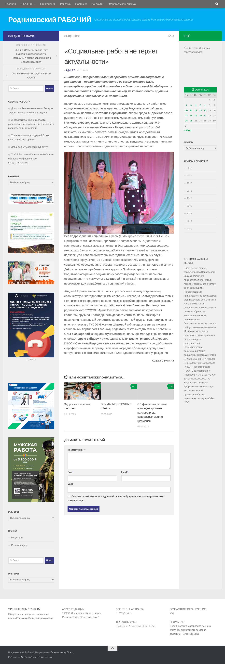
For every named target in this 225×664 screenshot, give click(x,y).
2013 (189, 205)
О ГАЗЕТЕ (26, 4)
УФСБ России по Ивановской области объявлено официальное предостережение (31, 158)
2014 (189, 198)
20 (200, 115)
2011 (189, 221)
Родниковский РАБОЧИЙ (49, 20)
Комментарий (76, 449)
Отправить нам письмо (122, 4)
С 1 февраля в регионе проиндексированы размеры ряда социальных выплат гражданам (152, 413)
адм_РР (70, 70)
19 (195, 115)
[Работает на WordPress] (22, 657)
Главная (11, 4)
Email (124, 472)
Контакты (97, 4)
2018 (189, 168)
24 (186, 120)
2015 (189, 190)
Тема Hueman (45, 657)
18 (191, 115)
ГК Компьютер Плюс (61, 652)
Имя (71, 472)
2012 (189, 213)
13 (200, 110)
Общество (72, 36)
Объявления (48, 4)
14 (205, 110)
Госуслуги (17, 537)
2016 (189, 183)
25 (191, 120)
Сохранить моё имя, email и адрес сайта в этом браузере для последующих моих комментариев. (116, 498)
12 (195, 110)
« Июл (187, 130)
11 (191, 110)
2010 (189, 228)
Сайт (70, 483)
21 (205, 115)
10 (186, 110)
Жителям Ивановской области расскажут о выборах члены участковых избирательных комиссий (31, 124)
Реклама (65, 4)
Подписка (81, 4)
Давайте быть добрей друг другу (29, 146)
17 (186, 115)
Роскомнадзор (19, 545)
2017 (189, 175)
